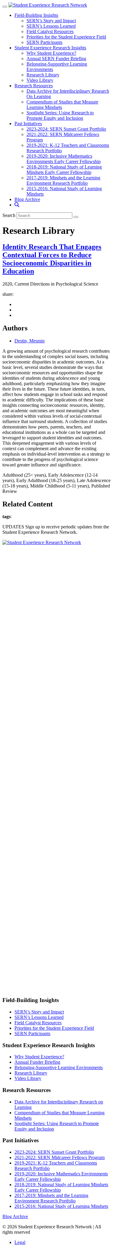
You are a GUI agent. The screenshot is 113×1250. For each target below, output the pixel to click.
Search (8, 215)
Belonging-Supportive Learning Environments (58, 1067)
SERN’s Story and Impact (51, 20)
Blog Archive (27, 199)
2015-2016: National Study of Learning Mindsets (61, 1206)
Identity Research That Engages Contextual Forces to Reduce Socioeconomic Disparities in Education (51, 259)
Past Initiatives (28, 123)
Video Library (40, 80)
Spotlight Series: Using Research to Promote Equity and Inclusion (60, 115)
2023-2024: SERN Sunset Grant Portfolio (66, 128)
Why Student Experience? (51, 53)
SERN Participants (44, 42)
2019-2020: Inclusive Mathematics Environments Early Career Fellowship (64, 158)
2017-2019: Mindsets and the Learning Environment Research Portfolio (63, 180)
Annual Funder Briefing (37, 1062)
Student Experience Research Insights (50, 47)
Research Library (43, 74)
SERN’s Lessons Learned (51, 26)
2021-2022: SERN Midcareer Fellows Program (59, 1157)
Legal (19, 1242)
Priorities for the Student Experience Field (66, 36)
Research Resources (33, 85)
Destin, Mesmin (29, 340)
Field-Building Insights (36, 15)
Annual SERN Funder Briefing (56, 58)
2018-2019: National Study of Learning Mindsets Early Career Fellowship (64, 169)
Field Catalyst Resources (50, 31)
